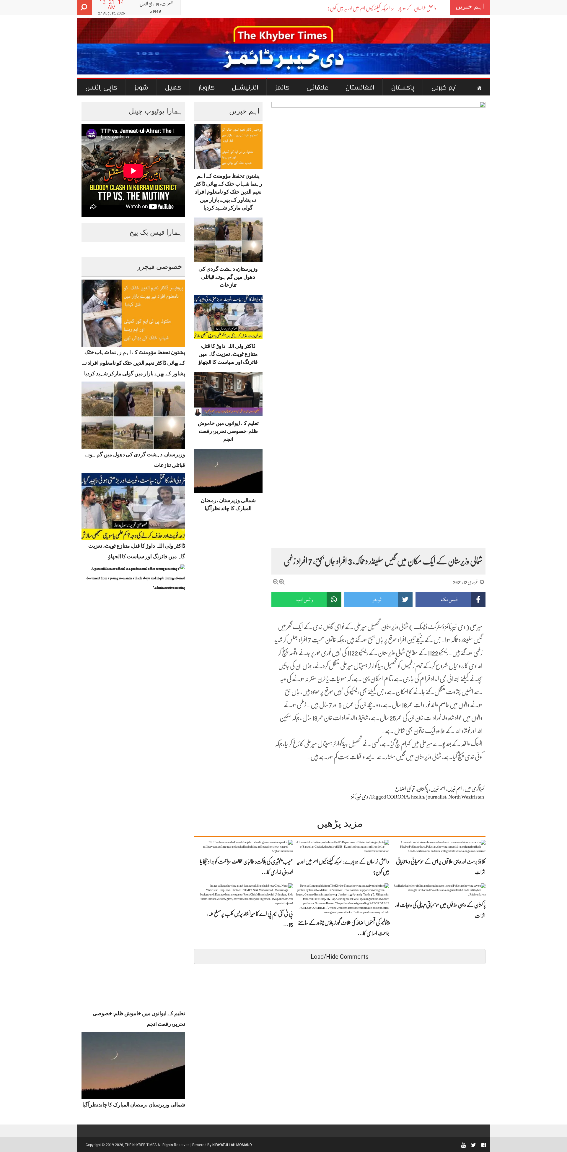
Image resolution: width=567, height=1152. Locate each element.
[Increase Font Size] (282, 581)
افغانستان (360, 88)
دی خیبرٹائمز (359, 796)
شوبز (141, 88)
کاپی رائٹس (101, 88)
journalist (436, 796)
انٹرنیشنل (245, 88)
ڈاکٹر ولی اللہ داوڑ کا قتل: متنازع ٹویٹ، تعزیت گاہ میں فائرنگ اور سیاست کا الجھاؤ (228, 355)
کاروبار (206, 88)
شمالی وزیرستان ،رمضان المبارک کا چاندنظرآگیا (133, 1105)
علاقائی (317, 88)
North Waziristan (466, 796)
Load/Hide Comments (340, 956)
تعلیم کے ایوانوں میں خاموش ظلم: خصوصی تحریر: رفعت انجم (228, 432)
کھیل (173, 88)
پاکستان (402, 88)
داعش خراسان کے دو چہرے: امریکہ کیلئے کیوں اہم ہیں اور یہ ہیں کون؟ (382, 8)
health (417, 796)
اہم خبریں (444, 88)
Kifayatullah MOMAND (232, 1145)
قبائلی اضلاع (405, 788)
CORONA (398, 796)
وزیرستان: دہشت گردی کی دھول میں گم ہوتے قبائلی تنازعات (228, 278)
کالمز (282, 88)
